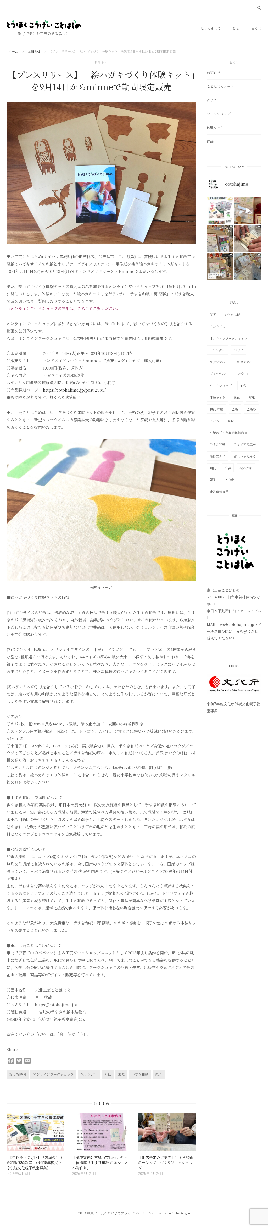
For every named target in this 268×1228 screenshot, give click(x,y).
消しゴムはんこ (245, 456)
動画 (237, 397)
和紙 (107, 1074)
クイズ (212, 100)
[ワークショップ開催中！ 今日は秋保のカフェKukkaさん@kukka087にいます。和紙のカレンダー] (247, 266)
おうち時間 (17, 1074)
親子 (158, 1074)
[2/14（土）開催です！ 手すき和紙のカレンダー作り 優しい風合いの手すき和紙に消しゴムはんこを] (220, 238)
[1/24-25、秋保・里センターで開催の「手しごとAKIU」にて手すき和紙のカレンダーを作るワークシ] (247, 238)
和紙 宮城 (216, 409)
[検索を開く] (259, 8)
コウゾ (238, 350)
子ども (214, 420)
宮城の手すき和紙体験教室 (228, 432)
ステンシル (89, 1074)
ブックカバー (219, 373)
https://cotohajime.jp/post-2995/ (74, 390)
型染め (251, 409)
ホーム (13, 51)
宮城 (121, 1074)
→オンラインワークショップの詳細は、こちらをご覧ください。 (63, 308)
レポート (243, 373)
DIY (213, 314)
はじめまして (210, 28)
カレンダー (217, 350)
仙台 (243, 385)
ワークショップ (219, 113)
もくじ (256, 28)
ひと (236, 28)
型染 (235, 409)
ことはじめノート (220, 86)
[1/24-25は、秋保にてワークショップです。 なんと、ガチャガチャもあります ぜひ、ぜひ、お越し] (220, 266)
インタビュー (219, 326)
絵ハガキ (245, 468)
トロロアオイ (243, 362)
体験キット (215, 127)
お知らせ (34, 51)
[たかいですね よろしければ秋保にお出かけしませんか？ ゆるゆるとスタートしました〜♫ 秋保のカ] (247, 210)
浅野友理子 (217, 456)
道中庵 (229, 479)
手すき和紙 (139, 1074)
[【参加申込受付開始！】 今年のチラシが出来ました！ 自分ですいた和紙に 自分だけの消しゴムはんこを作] (220, 210)
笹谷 (228, 468)
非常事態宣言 (219, 491)
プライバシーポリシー (138, 1212)
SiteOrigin (181, 1212)
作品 (210, 141)
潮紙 (213, 468)
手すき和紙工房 (245, 444)
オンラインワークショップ (53, 1074)
